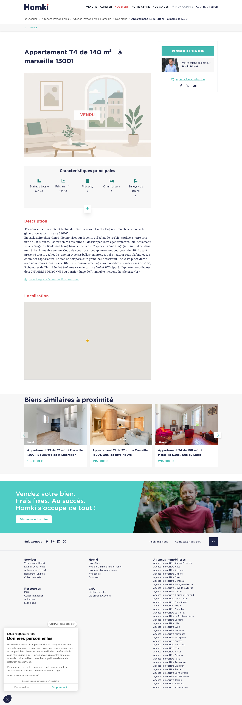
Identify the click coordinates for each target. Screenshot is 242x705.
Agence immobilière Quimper (168, 666)
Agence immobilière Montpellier (170, 638)
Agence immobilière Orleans (168, 655)
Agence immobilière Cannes (167, 592)
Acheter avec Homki (35, 570)
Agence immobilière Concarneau (170, 599)
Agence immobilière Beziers (168, 574)
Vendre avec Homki (34, 563)
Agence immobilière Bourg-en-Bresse (173, 585)
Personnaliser (22, 687)
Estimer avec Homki (34, 567)
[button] (7, 699)
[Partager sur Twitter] (188, 86)
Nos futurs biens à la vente (103, 570)
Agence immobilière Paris (166, 659)
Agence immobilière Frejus (167, 606)
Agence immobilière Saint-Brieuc (170, 673)
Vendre (91, 7)
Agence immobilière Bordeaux (169, 581)
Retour (33, 28)
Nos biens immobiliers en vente (105, 567)
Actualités (29, 599)
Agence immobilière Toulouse (168, 684)
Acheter (106, 7)
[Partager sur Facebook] (181, 86)
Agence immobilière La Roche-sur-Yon (173, 616)
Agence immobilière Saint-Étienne (171, 677)
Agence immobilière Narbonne (169, 645)
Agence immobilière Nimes (167, 652)
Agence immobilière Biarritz (168, 577)
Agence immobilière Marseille (168, 631)
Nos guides (161, 7)
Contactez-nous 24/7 (188, 542)
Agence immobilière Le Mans (168, 620)
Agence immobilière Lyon (166, 627)
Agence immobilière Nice (166, 648)
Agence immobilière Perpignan (169, 662)
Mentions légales (97, 592)
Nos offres (94, 563)
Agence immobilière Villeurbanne (170, 687)
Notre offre (140, 7)
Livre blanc (30, 603)
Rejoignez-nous (158, 542)
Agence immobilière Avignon (168, 570)
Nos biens (122, 7)
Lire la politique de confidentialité (23, 675)
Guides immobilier (33, 596)
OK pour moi (59, 687)
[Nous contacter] (195, 86)
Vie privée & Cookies (100, 596)
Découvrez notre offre (34, 519)
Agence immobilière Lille (166, 623)
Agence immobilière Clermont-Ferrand (173, 595)
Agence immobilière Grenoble (168, 609)
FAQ (26, 592)
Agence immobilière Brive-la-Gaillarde (173, 588)
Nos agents (95, 574)
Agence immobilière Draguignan (170, 602)
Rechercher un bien (34, 574)
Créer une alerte (32, 577)
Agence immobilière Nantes (167, 641)
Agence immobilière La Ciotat (169, 613)
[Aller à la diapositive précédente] (24, 435)
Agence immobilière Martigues (169, 634)
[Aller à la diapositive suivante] (217, 435)
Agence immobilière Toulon (167, 680)
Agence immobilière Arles (166, 567)
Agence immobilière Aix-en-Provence (172, 563)
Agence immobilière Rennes (167, 669)
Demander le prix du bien (188, 51)
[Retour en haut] (213, 541)
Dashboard (94, 577)
